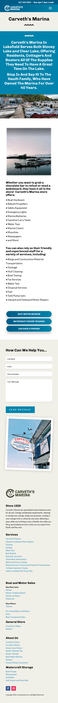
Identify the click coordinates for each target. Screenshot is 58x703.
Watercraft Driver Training (29, 321)
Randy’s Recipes (12, 654)
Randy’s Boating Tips (14, 651)
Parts (8, 614)
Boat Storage (11, 671)
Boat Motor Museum (29, 314)
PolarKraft (10, 599)
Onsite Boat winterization (16, 559)
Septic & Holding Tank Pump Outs (19, 571)
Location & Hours (13, 642)
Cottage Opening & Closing (17, 568)
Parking (9, 547)
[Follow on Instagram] (13, 688)
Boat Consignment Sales (15, 617)
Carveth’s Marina (13, 645)
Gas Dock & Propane (29, 329)
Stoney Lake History (14, 648)
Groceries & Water (13, 626)
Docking (9, 545)
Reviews (9, 660)
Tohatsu (9, 606)
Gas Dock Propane (13, 539)
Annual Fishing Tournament (17, 663)
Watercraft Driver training (16, 562)
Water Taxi (10, 550)
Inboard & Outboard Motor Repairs (20, 542)
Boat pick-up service (14, 556)
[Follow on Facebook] (8, 688)
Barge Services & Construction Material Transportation (28, 565)
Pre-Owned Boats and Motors (18, 611)
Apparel (9, 629)
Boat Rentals (11, 553)
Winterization (11, 674)
